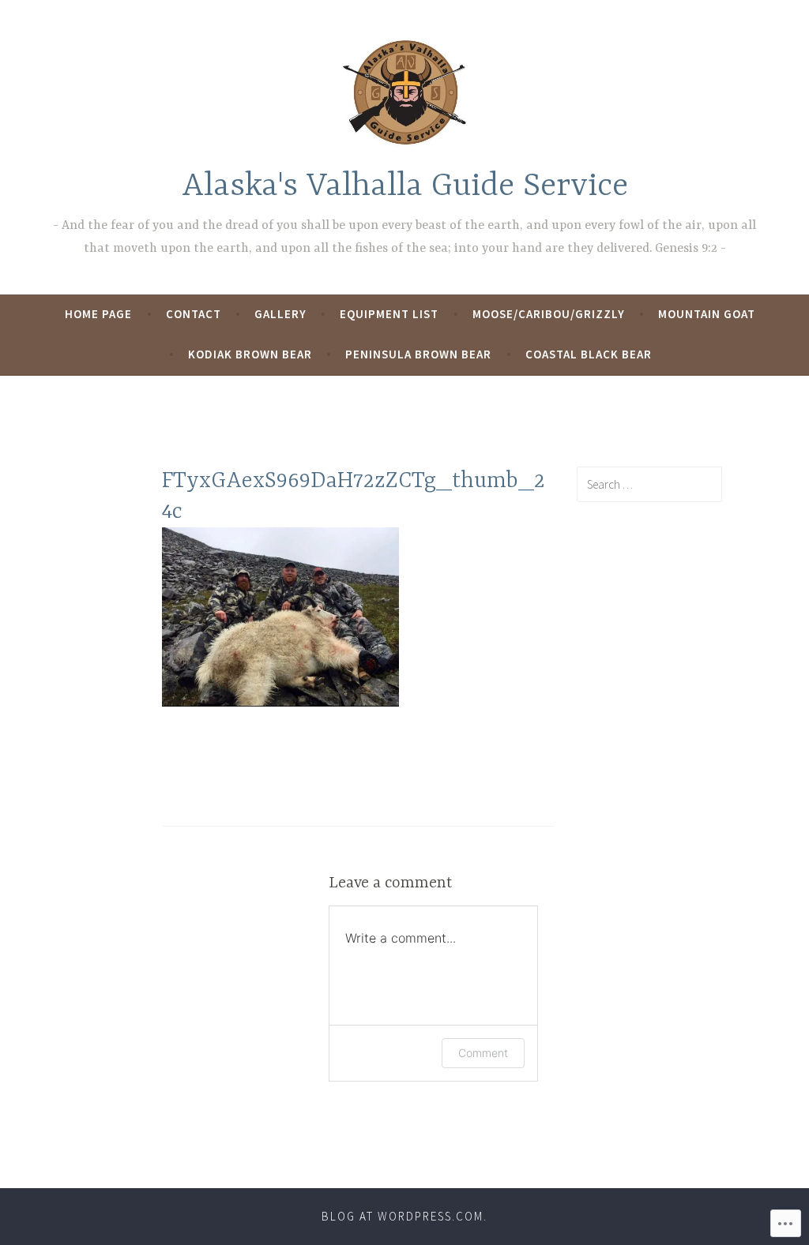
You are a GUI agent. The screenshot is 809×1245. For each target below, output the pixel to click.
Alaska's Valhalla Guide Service (405, 186)
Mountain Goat (706, 313)
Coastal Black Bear (588, 354)
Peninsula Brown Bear (418, 354)
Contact (193, 313)
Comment (483, 1052)
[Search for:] (649, 484)
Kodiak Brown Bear (250, 354)
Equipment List (389, 313)
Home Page (98, 313)
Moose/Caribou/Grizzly (548, 313)
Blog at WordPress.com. (404, 1216)
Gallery (280, 313)
